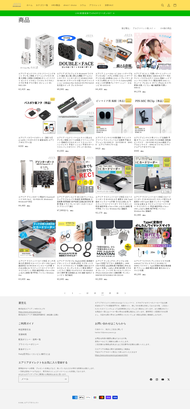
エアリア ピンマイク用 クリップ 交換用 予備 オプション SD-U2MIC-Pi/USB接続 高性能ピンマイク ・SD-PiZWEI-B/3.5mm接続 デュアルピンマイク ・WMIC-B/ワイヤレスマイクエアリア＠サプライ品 (152, 142)
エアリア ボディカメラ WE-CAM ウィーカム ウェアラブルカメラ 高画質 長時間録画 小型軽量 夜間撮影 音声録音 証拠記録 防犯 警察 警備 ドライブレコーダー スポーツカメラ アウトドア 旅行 (75, 202)
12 (87, 293)
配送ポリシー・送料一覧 (29, 339)
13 (95, 293)
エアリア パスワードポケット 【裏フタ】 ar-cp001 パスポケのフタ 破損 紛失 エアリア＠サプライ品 (36, 140)
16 (118, 293)
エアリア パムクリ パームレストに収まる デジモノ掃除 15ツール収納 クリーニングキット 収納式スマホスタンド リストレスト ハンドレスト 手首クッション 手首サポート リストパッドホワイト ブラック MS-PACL (75, 142)
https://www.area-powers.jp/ (29, 312)
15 (110, 293)
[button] (163, 5)
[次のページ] (125, 293)
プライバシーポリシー (28, 344)
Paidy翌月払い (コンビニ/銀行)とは (34, 354)
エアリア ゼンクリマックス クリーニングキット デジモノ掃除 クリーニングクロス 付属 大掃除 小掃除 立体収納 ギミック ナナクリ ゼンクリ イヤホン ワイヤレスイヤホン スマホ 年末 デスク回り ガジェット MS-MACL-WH (36, 79)
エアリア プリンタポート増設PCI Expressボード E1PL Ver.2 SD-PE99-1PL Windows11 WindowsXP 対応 (36, 199)
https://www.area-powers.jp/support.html (111, 355)
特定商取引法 (24, 329)
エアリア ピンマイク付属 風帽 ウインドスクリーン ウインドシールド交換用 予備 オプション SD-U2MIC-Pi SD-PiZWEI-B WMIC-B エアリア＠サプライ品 (114, 141)
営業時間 (22, 334)
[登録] (65, 379)
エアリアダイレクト (31, 403)
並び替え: (126, 28)
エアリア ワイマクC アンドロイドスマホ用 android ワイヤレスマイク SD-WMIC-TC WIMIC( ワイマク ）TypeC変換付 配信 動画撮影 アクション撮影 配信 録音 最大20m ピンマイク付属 (152, 266)
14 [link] (102, 293)
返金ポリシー (24, 349)
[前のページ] (65, 293)
